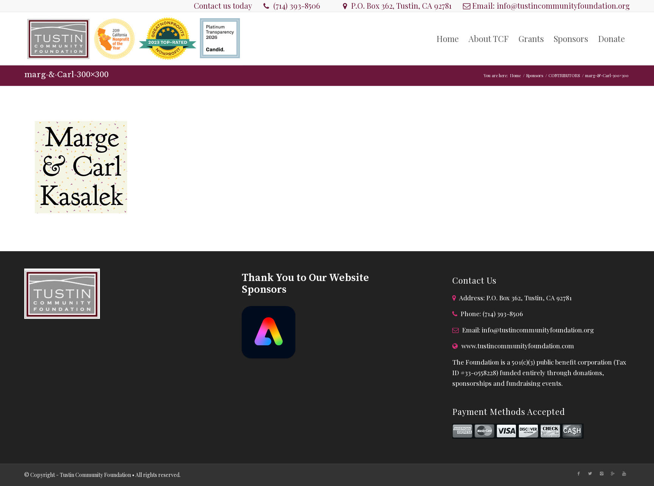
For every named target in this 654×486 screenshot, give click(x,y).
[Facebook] (578, 473)
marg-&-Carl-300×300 (66, 74)
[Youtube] (624, 473)
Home (515, 75)
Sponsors (534, 75)
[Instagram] (601, 473)
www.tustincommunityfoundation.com (517, 346)
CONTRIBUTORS (564, 75)
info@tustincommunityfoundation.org (563, 5)
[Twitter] (590, 473)
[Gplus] (612, 473)
